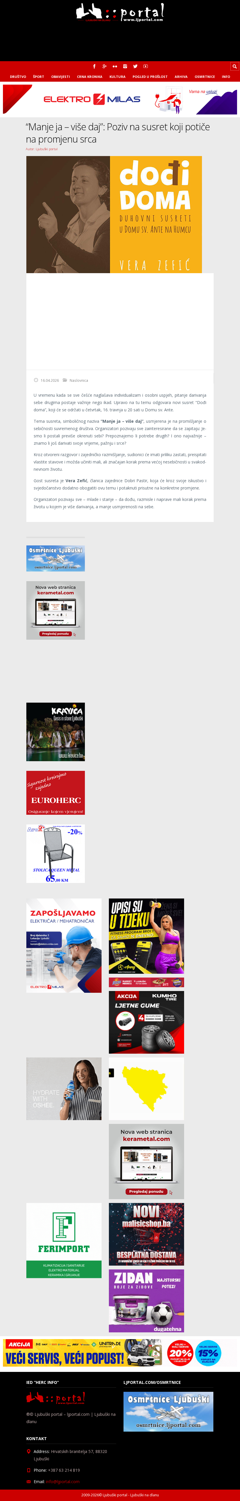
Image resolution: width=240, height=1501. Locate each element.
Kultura (117, 76)
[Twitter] (135, 66)
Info (226, 76)
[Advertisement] (120, 321)
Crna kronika (89, 76)
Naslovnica (79, 380)
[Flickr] (115, 66)
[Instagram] (125, 66)
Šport (38, 76)
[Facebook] (94, 66)
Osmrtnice (205, 76)
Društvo (18, 76)
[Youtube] (145, 66)
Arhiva (181, 76)
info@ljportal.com (63, 1481)
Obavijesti (60, 76)
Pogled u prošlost (150, 76)
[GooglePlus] (105, 66)
